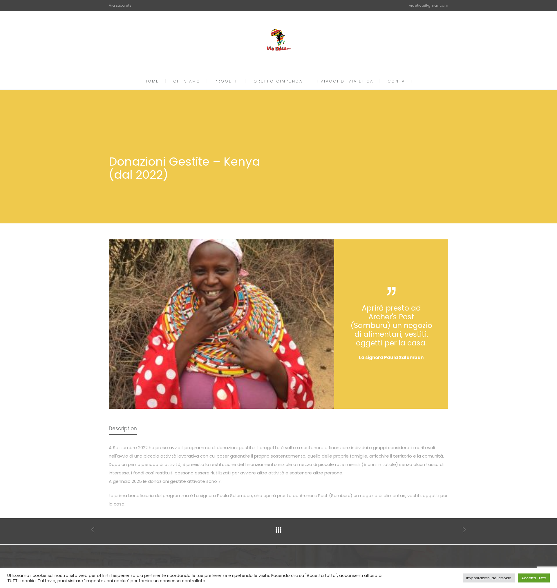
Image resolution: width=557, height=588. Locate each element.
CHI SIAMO (186, 81)
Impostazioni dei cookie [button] (488, 578)
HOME (151, 81)
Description (123, 428)
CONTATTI (400, 81)
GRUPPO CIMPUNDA (278, 81)
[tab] (123, 429)
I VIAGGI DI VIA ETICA (345, 81)
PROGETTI (227, 81)
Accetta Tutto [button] (533, 578)
